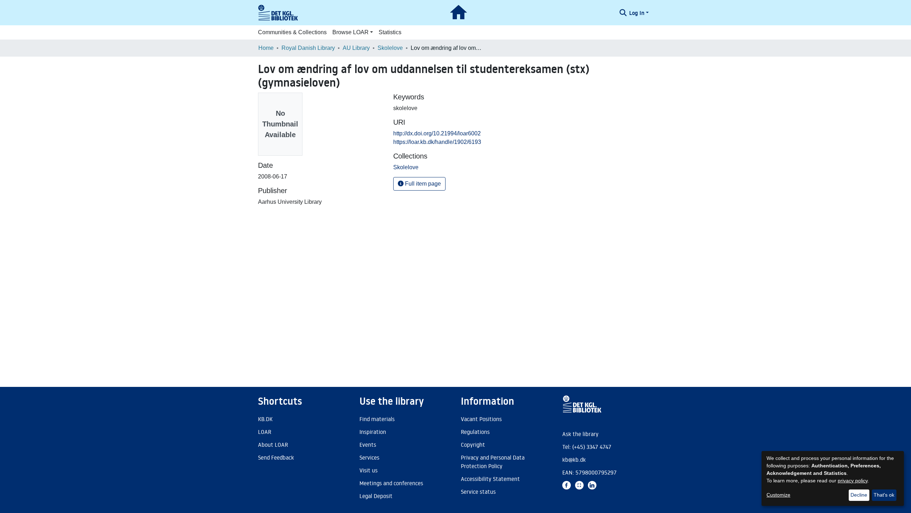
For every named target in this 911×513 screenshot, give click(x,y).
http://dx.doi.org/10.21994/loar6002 (437, 133)
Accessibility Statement (490, 478)
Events (367, 444)
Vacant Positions (481, 419)
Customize (778, 495)
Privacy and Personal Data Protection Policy (493, 462)
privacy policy (853, 480)
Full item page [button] (422, 184)
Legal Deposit (376, 495)
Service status (478, 491)
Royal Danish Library (308, 48)
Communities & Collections (292, 32)
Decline (859, 495)
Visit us (368, 470)
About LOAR (273, 444)
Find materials (377, 419)
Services (369, 457)
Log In (636, 13)
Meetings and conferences (391, 483)
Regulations (475, 431)
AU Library (356, 48)
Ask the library (580, 433)
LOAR (264, 431)
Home (266, 48)
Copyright (473, 444)
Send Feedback (276, 457)
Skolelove (390, 48)
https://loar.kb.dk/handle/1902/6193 (437, 142)
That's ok (884, 495)
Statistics (390, 32)
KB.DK (265, 419)
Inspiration (372, 431)
